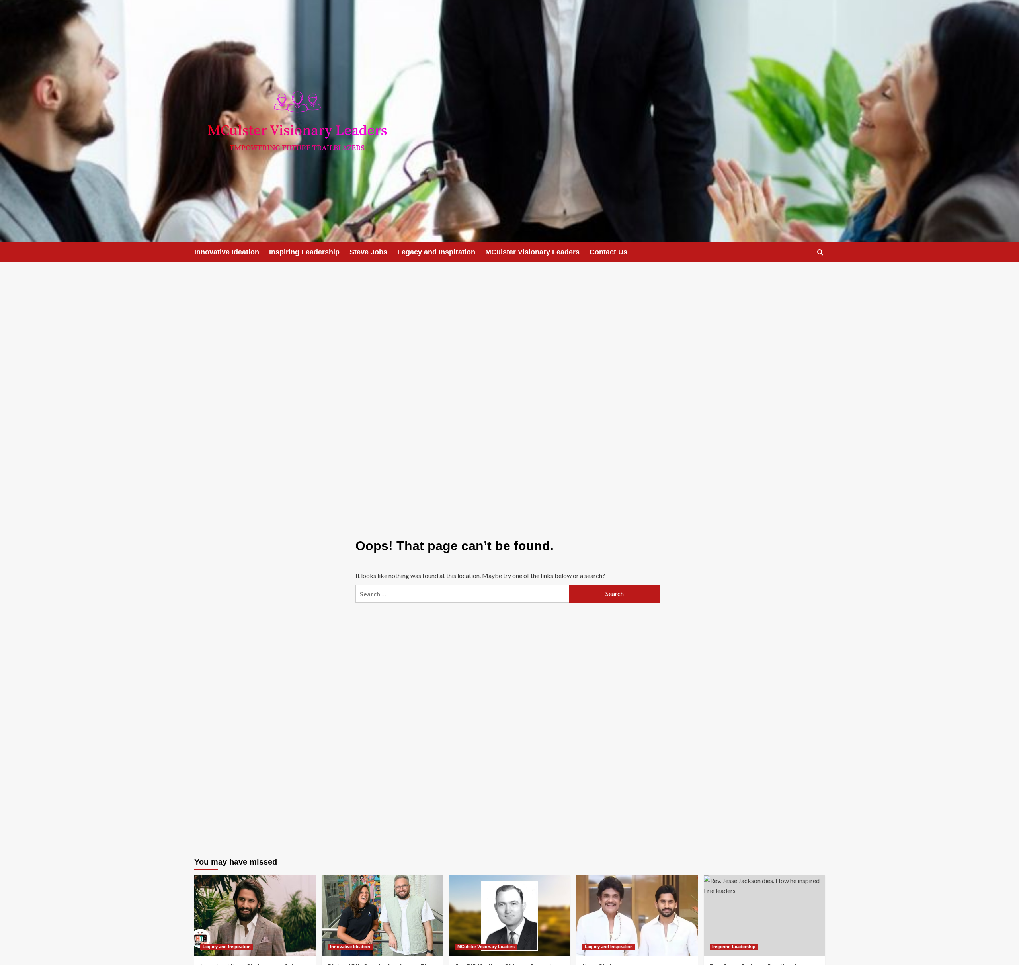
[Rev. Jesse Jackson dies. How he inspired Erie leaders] (764, 915)
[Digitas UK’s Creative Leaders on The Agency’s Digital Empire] (382, 915)
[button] (820, 252)
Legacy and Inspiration (436, 252)
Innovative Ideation (226, 252)
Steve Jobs (368, 252)
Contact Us (608, 252)
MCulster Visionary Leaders (532, 252)
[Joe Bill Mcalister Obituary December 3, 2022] (509, 915)
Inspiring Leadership (304, 252)
